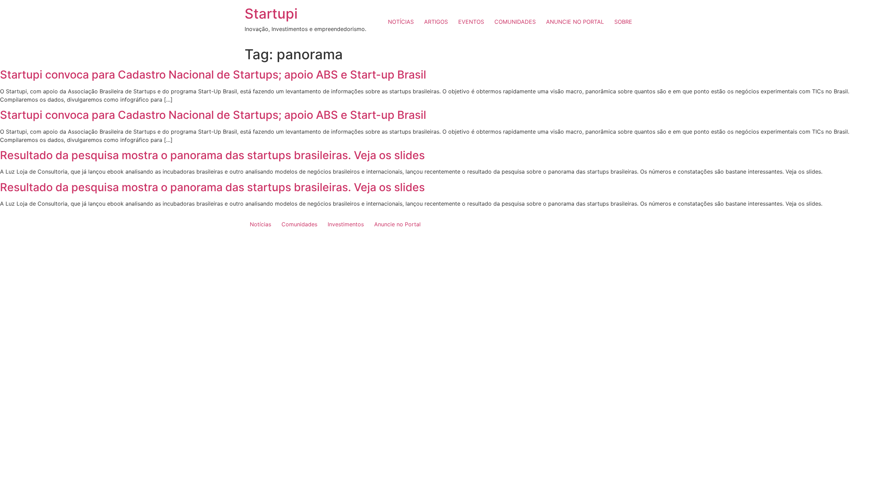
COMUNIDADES (515, 21)
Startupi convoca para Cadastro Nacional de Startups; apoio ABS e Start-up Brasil (213, 74)
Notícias (260, 224)
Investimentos (346, 224)
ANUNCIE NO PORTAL (575, 21)
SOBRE (623, 21)
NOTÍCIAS (401, 21)
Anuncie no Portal (397, 224)
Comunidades (299, 224)
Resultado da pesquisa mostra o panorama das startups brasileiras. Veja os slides (212, 155)
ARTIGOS (436, 21)
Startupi (271, 13)
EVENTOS (471, 21)
